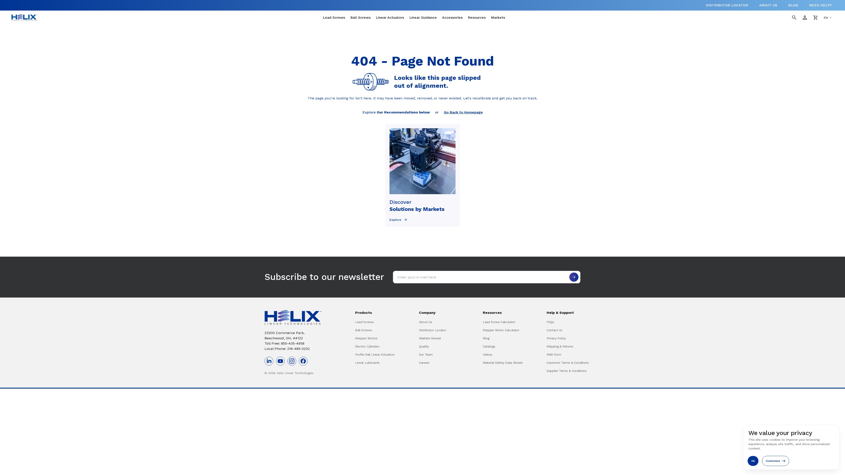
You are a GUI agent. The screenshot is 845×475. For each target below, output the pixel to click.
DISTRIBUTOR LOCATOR (727, 5)
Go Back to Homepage (463, 112)
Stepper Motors (366, 338)
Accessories (452, 17)
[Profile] (804, 17)
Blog (486, 338)
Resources (477, 17)
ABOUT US (768, 5)
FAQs (550, 322)
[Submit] (574, 277)
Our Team (426, 354)
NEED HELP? (820, 5)
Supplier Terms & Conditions (567, 371)
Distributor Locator (432, 330)
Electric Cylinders (367, 346)
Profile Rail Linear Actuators (375, 354)
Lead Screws (334, 17)
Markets (498, 17)
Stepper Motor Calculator (501, 330)
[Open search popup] (794, 17)
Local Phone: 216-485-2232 (287, 349)
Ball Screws (360, 17)
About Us (425, 322)
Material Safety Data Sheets (503, 362)
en (826, 17)
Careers (424, 362)
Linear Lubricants (367, 362)
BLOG (793, 5)
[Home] (24, 17)
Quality (424, 346)
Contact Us (554, 330)
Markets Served (430, 338)
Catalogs (489, 346)
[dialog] (791, 447)
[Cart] (815, 17)
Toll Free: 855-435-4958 (284, 343)
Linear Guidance (423, 17)
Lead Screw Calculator (499, 322)
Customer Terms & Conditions (568, 362)
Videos (487, 354)
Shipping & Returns (560, 346)
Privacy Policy (556, 338)
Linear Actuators (390, 17)
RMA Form (554, 354)
